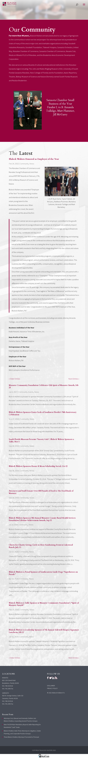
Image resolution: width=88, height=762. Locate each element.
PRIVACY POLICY (52, 688)
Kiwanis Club (71, 51)
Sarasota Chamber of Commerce (52, 51)
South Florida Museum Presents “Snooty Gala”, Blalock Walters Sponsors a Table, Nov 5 (41, 440)
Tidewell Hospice (49, 47)
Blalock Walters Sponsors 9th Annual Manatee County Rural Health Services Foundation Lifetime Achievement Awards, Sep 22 (42, 519)
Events (30, 392)
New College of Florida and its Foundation (46, 72)
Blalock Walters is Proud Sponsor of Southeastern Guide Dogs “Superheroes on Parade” (43, 573)
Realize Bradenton (19, 80)
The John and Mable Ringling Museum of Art (46, 69)
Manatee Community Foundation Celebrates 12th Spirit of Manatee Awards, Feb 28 (43, 386)
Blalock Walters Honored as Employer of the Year (34, 159)
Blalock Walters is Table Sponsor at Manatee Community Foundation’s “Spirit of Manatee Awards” (44, 604)
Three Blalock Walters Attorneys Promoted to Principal (21, 737)
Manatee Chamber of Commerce (25, 51)
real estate (58, 318)
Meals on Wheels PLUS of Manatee (22, 55)
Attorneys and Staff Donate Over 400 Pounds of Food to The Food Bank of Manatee (41, 492)
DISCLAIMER (51, 686)
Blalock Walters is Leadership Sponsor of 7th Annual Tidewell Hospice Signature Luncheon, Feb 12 (44, 631)
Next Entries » (73, 379)
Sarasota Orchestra (64, 47)
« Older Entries (14, 379)
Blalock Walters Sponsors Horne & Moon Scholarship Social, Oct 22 (38, 466)
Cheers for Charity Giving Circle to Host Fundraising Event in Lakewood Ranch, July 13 (41, 546)
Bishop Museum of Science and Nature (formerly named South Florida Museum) (46, 76)
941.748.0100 (6, 686)
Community (24, 163)
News (31, 163)
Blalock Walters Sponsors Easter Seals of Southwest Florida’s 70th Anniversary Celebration (42, 413)
